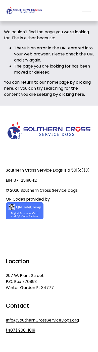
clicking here (71, 94)
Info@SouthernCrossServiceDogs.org (42, 320)
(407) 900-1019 (20, 330)
